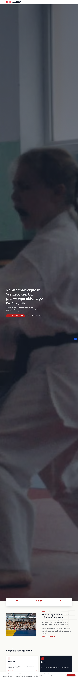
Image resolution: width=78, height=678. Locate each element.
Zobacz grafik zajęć (33, 315)
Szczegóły (10, 670)
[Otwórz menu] (70, 2)
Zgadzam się (71, 675)
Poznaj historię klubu (48, 636)
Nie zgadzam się (60, 675)
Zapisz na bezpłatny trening (15, 315)
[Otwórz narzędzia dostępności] (75, 339)
